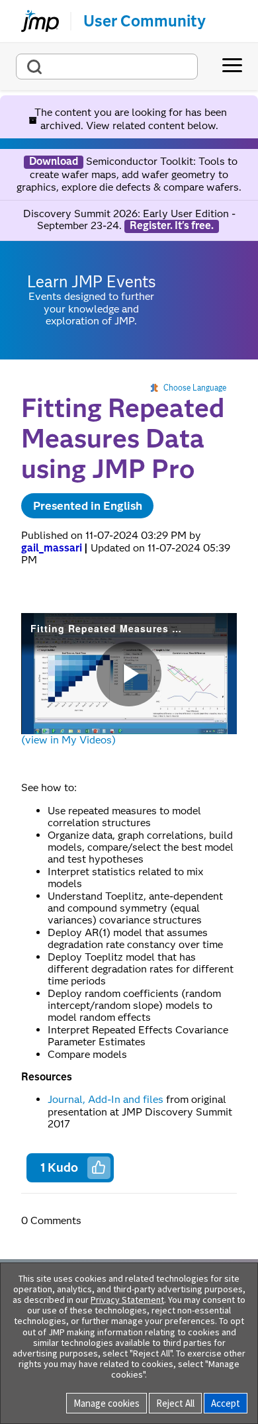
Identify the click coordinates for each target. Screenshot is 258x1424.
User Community (144, 21)
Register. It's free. (172, 226)
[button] (98, 1167)
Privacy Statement (127, 1299)
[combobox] (107, 66)
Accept (225, 1403)
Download (53, 161)
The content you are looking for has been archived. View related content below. (129, 119)
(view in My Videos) (68, 740)
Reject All (175, 1403)
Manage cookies (106, 1403)
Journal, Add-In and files (105, 1099)
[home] (34, 21)
